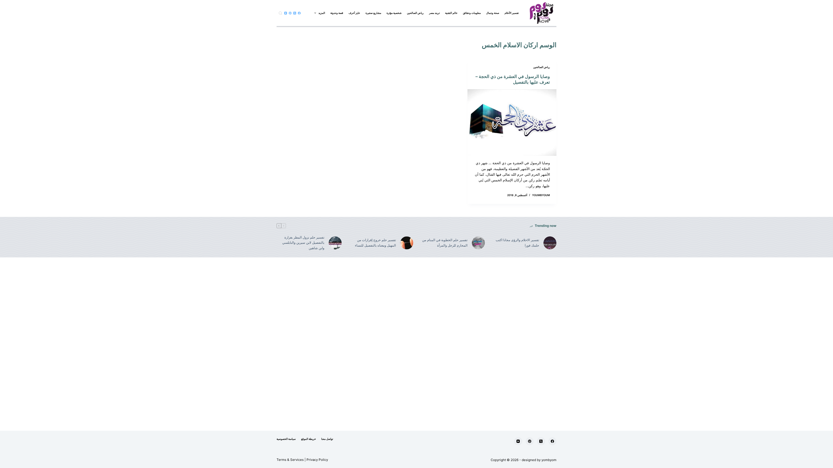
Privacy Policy (317, 460)
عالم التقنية (451, 13)
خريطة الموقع (308, 438)
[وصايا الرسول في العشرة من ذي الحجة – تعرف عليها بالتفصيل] (511, 122)
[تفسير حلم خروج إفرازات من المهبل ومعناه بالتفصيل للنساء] (406, 242)
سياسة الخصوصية (286, 438)
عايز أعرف (354, 13)
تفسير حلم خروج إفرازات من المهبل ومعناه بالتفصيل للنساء (375, 242)
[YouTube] (285, 13)
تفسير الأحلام (512, 13)
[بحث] (280, 13)
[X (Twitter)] (294, 13)
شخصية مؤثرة (394, 13)
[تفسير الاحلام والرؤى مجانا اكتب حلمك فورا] (549, 242)
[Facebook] (299, 13)
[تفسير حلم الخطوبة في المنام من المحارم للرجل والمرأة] (478, 242)
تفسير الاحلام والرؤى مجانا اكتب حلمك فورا (517, 242)
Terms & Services (290, 460)
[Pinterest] (290, 13)
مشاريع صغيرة (373, 13)
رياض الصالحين (415, 13)
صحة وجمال (492, 13)
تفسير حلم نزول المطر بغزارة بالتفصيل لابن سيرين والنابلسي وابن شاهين (303, 242)
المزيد (321, 13)
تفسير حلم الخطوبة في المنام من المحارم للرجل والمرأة (444, 242)
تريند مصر (434, 13)
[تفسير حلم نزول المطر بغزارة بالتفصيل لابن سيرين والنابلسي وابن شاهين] (335, 242)
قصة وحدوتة (336, 13)
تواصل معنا (327, 438)
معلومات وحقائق (472, 13)
